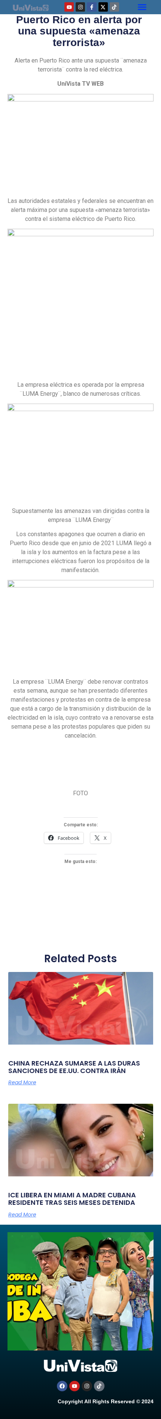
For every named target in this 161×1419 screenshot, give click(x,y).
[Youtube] (69, 7)
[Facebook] (62, 1386)
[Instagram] (80, 7)
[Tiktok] (114, 7)
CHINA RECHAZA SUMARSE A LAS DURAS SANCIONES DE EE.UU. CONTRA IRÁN (74, 1066)
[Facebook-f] (91, 7)
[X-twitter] (103, 7)
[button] (142, 7)
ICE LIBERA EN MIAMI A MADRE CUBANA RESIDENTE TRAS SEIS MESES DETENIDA (72, 1198)
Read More (22, 1082)
